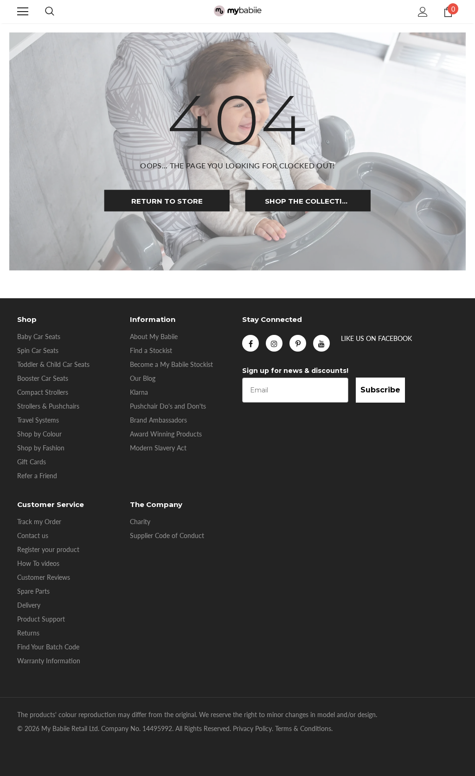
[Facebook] (250, 343)
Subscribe (380, 389)
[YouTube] (321, 343)
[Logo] (237, 11)
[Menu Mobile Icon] (22, 11)
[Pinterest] (297, 343)
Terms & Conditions (303, 728)
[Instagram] (274, 343)
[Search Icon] (49, 11)
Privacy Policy (252, 728)
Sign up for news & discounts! (295, 370)
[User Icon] (423, 12)
